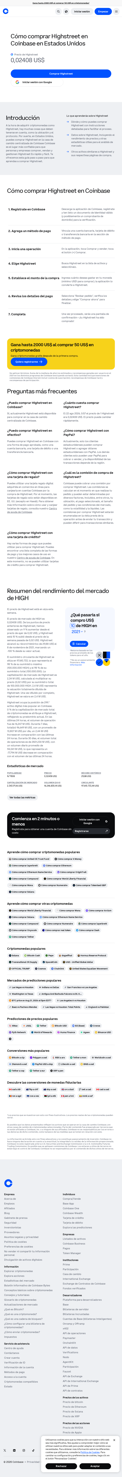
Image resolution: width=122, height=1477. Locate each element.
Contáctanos (11, 1352)
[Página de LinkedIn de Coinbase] (14, 1451)
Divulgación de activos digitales (23, 1259)
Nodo (66, 1357)
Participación (71, 1269)
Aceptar (95, 1466)
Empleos (9, 1203)
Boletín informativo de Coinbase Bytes (27, 1285)
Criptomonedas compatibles (21, 1381)
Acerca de (10, 1198)
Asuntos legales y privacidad (21, 1237)
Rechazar (61, 1466)
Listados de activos (74, 1238)
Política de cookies (15, 1241)
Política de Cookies (90, 1452)
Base (66, 1304)
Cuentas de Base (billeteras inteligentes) (87, 1318)
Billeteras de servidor (76, 1309)
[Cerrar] (114, 1440)
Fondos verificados (74, 1288)
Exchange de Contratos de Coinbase (84, 1283)
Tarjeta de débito (73, 1222)
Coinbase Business (74, 1243)
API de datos (70, 1347)
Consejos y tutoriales (16, 1295)
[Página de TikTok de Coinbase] (33, 1451)
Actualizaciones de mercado (21, 1304)
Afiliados (9, 1208)
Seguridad (10, 1222)
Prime (66, 1264)
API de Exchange (72, 1376)
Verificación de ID (14, 1362)
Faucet (67, 1371)
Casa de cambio (72, 1274)
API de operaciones (74, 1333)
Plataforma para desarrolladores (82, 1299)
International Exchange (76, 1278)
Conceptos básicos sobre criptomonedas (28, 1290)
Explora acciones (14, 1275)
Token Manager (72, 1253)
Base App (68, 1203)
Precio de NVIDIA (73, 1427)
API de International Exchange (81, 1381)
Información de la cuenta (19, 1367)
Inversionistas (12, 1227)
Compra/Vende (72, 1198)
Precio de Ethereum (74, 1406)
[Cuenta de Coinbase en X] (5, 1451)
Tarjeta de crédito (73, 1217)
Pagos (66, 1248)
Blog (7, 1213)
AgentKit (68, 1361)
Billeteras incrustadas (76, 1314)
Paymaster (69, 1338)
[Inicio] (5, 11)
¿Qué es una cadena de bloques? (23, 1318)
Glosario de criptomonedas (20, 1299)
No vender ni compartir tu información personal (27, 1253)
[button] (116, 11)
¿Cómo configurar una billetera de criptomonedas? (24, 1325)
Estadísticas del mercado (19, 1280)
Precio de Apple (72, 1432)
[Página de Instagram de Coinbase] (24, 1451)
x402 (65, 1328)
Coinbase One (71, 1208)
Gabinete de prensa (15, 1217)
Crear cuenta (11, 1357)
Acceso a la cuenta (15, 1376)
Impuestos (10, 1336)
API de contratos (73, 1390)
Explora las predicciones (77, 1227)
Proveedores (11, 1232)
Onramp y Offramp (74, 1323)
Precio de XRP (71, 1416)
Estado (8, 1386)
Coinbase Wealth (73, 1213)
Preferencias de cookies (18, 1246)
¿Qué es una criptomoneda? (20, 1314)
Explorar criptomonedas (18, 1271)
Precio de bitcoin (73, 1401)
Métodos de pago (14, 1372)
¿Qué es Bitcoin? (14, 1309)
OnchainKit (69, 1342)
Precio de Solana (73, 1411)
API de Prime (70, 1385)
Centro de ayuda (14, 1348)
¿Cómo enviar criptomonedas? (22, 1332)
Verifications (70, 1352)
